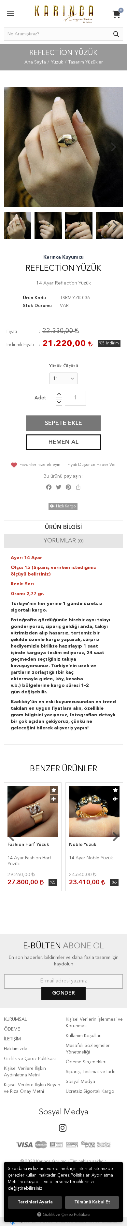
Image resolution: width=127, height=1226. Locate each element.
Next (113, 147)
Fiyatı (12, 331)
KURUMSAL (15, 1019)
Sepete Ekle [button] (63, 423)
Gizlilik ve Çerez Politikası (30, 1058)
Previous (13, 147)
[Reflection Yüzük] (63, 147)
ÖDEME (12, 1029)
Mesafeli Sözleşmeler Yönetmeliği (88, 1048)
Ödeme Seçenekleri (86, 1062)
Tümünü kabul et (92, 1202)
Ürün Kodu (34, 298)
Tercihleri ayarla (35, 1202)
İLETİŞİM (12, 1039)
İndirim (112, 343)
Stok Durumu (37, 305)
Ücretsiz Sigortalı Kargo (90, 1091)
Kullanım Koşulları (84, 1036)
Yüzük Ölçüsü (63, 366)
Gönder (63, 993)
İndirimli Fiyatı (20, 344)
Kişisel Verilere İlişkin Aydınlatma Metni (25, 1071)
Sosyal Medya (80, 1081)
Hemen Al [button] (63, 442)
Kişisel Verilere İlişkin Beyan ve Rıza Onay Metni (32, 1088)
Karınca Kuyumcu (63, 257)
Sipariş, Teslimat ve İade (91, 1072)
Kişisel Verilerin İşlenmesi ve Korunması (94, 1022)
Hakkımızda (15, 1049)
